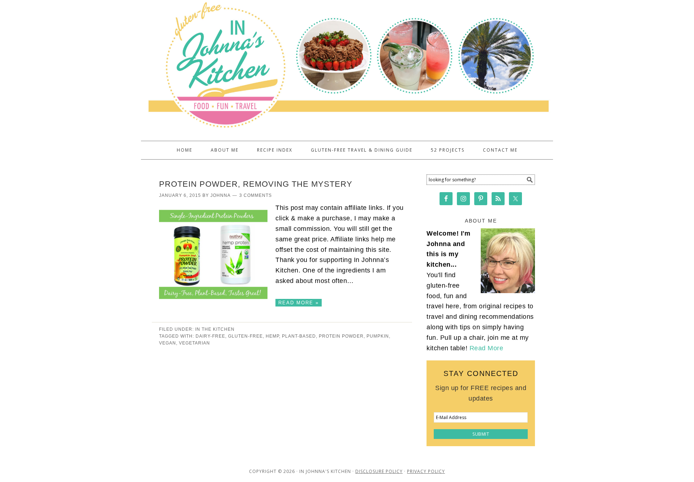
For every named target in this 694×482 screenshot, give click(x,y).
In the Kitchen (215, 329)
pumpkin (378, 336)
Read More (487, 348)
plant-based (299, 336)
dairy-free (210, 336)
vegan (167, 343)
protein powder (341, 336)
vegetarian (194, 343)
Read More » (298, 302)
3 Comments (255, 195)
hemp (272, 336)
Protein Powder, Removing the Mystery (255, 184)
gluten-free (245, 336)
